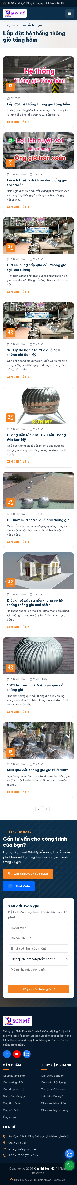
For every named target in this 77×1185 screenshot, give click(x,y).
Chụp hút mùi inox (14, 1075)
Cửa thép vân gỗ (13, 1089)
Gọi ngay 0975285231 (31, 874)
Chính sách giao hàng (54, 1110)
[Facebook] (7, 1054)
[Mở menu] (69, 13)
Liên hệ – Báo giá (52, 1096)
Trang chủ (9, 25)
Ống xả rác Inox (13, 1110)
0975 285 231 (17, 1142)
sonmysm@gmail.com (22, 1149)
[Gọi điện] (69, 1165)
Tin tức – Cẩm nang (53, 1089)
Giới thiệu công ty (52, 1075)
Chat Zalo (22, 886)
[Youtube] (17, 1054)
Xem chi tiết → (18, 122)
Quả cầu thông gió (15, 1096)
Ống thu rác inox (13, 1103)
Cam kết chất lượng (53, 1082)
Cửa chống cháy (13, 1082)
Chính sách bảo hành (54, 1103)
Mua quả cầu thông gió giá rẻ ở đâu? (37, 770)
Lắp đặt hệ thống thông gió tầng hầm (38, 104)
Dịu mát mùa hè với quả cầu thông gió (38, 520)
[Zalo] (27, 1054)
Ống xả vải (9, 1117)
